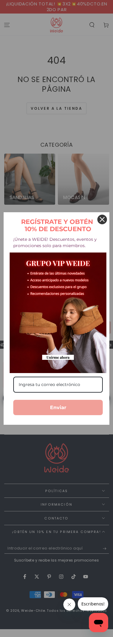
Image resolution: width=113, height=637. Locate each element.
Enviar (58, 407)
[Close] (102, 219)
